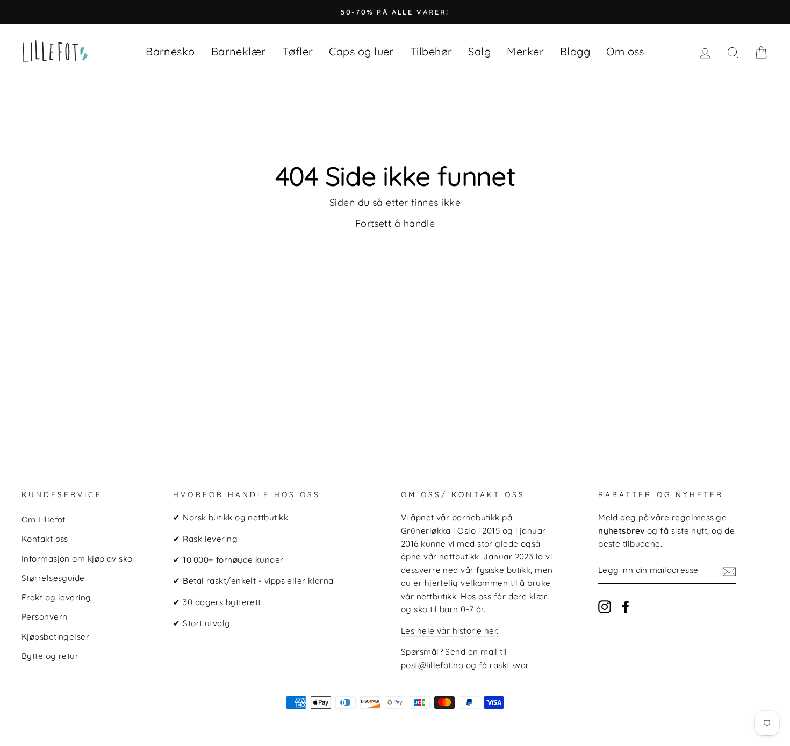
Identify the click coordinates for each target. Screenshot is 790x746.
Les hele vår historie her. (450, 631)
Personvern (44, 617)
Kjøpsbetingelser (55, 637)
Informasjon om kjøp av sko (77, 559)
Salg (479, 51)
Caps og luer (361, 51)
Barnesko (170, 51)
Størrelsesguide (53, 578)
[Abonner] (729, 571)
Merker (525, 51)
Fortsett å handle (395, 223)
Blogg (575, 51)
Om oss (625, 51)
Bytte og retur (49, 656)
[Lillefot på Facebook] (625, 606)
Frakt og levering (56, 597)
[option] (395, 11)
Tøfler (297, 51)
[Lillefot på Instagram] (604, 606)
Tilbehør (431, 51)
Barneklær (238, 51)
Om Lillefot (43, 519)
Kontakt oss (44, 539)
